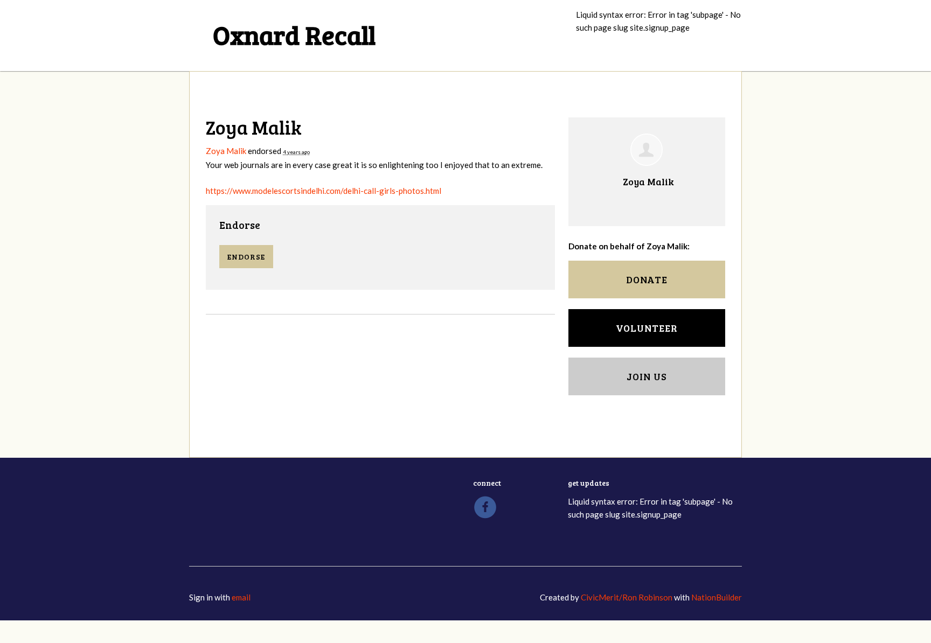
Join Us (647, 377)
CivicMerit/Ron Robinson (626, 598)
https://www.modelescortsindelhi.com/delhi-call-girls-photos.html (323, 191)
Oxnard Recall (294, 34)
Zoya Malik (226, 151)
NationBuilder (716, 598)
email (241, 598)
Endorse (239, 225)
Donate (647, 280)
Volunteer (647, 328)
